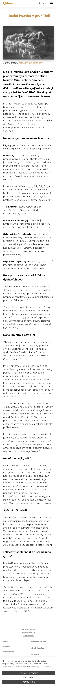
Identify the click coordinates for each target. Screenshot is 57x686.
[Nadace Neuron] (10, 3)
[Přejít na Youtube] (24, 618)
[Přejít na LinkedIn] (41, 618)
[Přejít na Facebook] (16, 618)
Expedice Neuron (38, 642)
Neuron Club (8, 651)
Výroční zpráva (37, 648)
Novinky (6, 647)
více (28, 667)
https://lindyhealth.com (31, 63)
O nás (5, 642)
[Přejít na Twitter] (32, 618)
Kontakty (35, 654)
